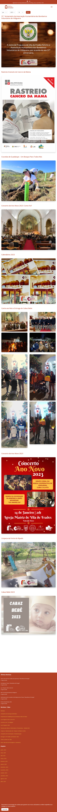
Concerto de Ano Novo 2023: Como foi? (16, 206)
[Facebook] (27, 1)
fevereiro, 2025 (4, 761)
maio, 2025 (3, 752)
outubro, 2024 (4, 773)
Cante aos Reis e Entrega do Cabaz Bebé (16, 308)
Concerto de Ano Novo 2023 (12, 453)
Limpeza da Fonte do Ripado (12, 538)
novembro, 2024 (4, 770)
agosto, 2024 (4, 778)
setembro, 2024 (4, 775)
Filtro (28, 12)
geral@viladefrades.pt (25, 2)
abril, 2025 (3, 755)
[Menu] (51, 7)
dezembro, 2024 (4, 767)
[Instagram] (29, 1)
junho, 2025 (3, 750)
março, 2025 (3, 758)
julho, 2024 (3, 781)
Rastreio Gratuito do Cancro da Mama (16, 72)
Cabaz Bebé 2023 (8, 592)
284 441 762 (16, 2)
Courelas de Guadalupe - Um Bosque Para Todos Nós (21, 157)
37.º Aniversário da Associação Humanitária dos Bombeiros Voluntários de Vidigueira (24, 17)
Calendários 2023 (8, 254)
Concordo (4, 809)
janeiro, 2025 (4, 764)
